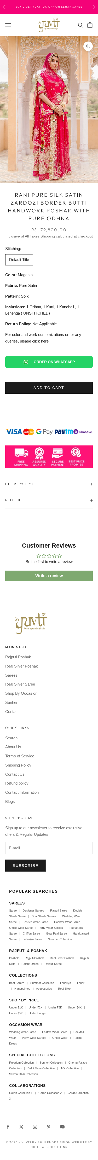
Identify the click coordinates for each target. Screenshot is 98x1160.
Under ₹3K (55, 1007)
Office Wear (59, 1037)
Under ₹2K (35, 1007)
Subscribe (25, 865)
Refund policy (16, 783)
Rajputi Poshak (18, 657)
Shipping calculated (57, 236)
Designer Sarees (33, 910)
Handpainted (22, 988)
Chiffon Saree (31, 933)
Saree (13, 910)
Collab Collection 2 (50, 1092)
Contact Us (15, 774)
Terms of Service (19, 756)
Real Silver (65, 988)
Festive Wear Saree (35, 922)
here (45, 341)
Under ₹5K (16, 1013)
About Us (13, 747)
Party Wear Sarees (51, 927)
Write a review (49, 575)
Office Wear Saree (21, 927)
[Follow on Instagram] (35, 1126)
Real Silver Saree (20, 684)
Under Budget (37, 1013)
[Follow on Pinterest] (48, 1126)
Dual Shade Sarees (44, 916)
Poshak (14, 958)
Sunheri (11, 702)
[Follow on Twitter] (21, 1126)
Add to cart (48, 388)
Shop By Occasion (21, 693)
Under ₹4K (75, 1007)
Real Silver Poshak (21, 666)
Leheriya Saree (32, 939)
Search (11, 738)
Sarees (11, 675)
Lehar (80, 982)
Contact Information (22, 792)
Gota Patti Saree (56, 933)
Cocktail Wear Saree (67, 922)
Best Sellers (16, 982)
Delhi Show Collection (41, 1068)
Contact (12, 711)
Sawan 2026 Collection (23, 1074)
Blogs (10, 801)
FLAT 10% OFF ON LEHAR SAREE (58, 6)
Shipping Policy (18, 765)
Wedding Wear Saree (22, 1032)
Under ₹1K (16, 1007)
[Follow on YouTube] (62, 1126)
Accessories (44, 988)
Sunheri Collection (51, 1062)
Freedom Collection (21, 1062)
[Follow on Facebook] (7, 1126)
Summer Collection (60, 939)
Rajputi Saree (58, 910)
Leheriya (65, 982)
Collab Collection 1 (21, 1092)
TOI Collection (70, 1068)
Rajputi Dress (30, 963)
